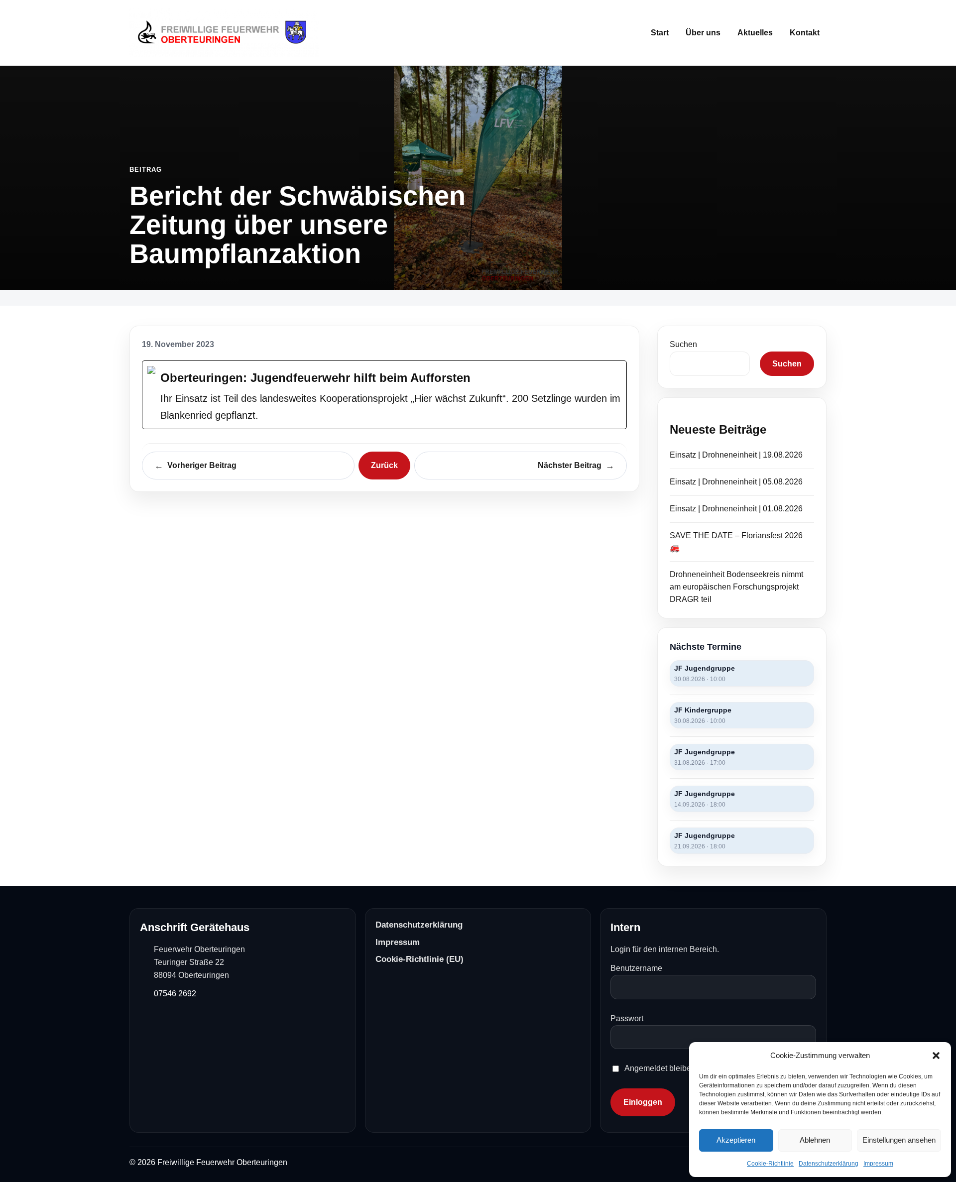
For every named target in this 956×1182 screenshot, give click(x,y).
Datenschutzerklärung (828, 1163)
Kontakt (805, 32)
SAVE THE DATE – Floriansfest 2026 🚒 (736, 541)
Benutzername (636, 968)
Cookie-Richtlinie (770, 1163)
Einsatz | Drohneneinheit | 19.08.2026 (736, 455)
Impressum (878, 1163)
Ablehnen (815, 1140)
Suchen (683, 344)
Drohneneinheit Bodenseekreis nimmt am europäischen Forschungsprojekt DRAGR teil (736, 586)
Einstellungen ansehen (899, 1140)
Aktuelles (755, 32)
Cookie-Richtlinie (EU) (419, 959)
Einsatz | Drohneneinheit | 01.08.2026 (736, 508)
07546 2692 (175, 993)
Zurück (384, 465)
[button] (936, 1056)
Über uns (703, 32)
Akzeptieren (736, 1140)
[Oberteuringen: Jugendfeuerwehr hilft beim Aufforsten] (384, 395)
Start (660, 32)
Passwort (626, 1018)
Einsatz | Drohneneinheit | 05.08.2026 (736, 481)
